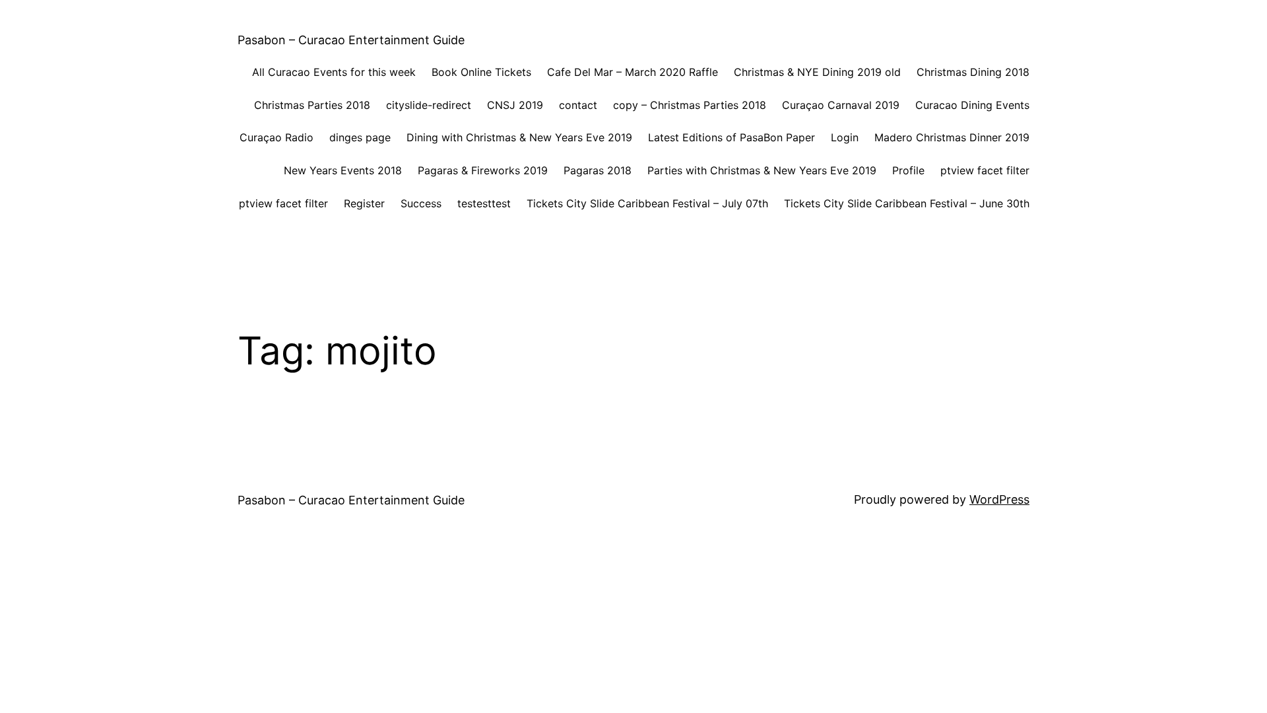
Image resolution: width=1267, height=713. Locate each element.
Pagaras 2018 (598, 170)
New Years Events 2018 (343, 170)
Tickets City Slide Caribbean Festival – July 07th (647, 203)
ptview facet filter (984, 170)
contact (578, 105)
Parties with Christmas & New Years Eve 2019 (761, 170)
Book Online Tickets (481, 72)
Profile (908, 170)
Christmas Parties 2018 (312, 105)
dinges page (360, 137)
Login (845, 137)
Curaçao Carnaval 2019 (840, 105)
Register (364, 203)
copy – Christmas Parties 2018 (689, 105)
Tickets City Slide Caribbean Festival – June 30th (906, 203)
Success (421, 203)
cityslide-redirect (428, 105)
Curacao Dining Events (972, 105)
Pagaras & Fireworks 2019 (483, 170)
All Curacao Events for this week (334, 72)
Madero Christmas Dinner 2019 (951, 137)
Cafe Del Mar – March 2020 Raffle (632, 72)
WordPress (999, 499)
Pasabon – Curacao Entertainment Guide (351, 40)
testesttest (484, 203)
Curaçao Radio (276, 137)
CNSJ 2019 (515, 105)
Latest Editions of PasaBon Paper (731, 137)
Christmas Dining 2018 (973, 72)
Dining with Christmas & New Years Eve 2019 (519, 137)
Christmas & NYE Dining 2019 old (817, 72)
